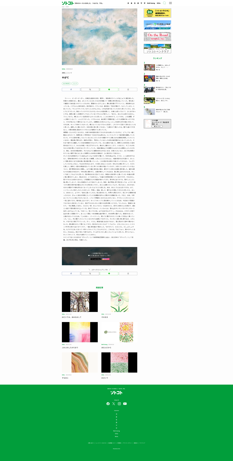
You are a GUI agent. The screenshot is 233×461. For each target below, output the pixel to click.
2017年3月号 (66, 83)
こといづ (75, 83)
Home (63, 6)
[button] (71, 89)
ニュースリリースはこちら (100, 443)
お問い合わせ (90, 443)
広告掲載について (111, 443)
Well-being (151, 3)
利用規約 (119, 443)
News (116, 436)
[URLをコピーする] (128, 89)
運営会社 (136, 443)
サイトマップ (142, 443)
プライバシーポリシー (127, 443)
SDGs (158, 3)
